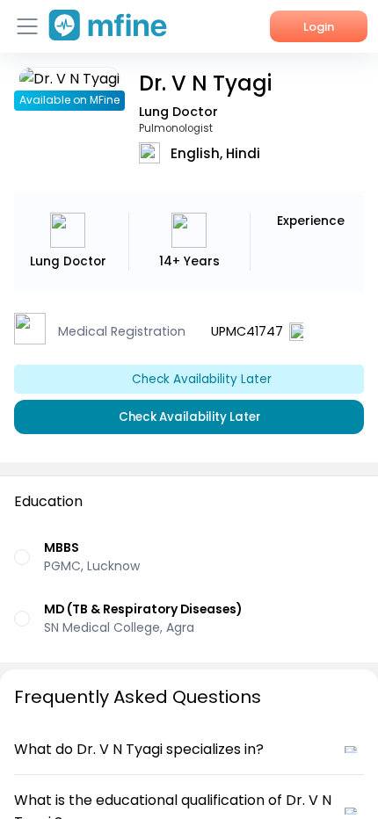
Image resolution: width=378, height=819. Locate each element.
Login (318, 26)
